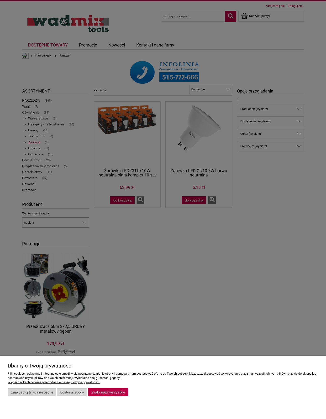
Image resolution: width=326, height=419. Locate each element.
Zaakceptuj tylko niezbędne (32, 392)
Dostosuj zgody (72, 392)
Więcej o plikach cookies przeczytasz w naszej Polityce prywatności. (54, 382)
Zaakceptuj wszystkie (108, 392)
